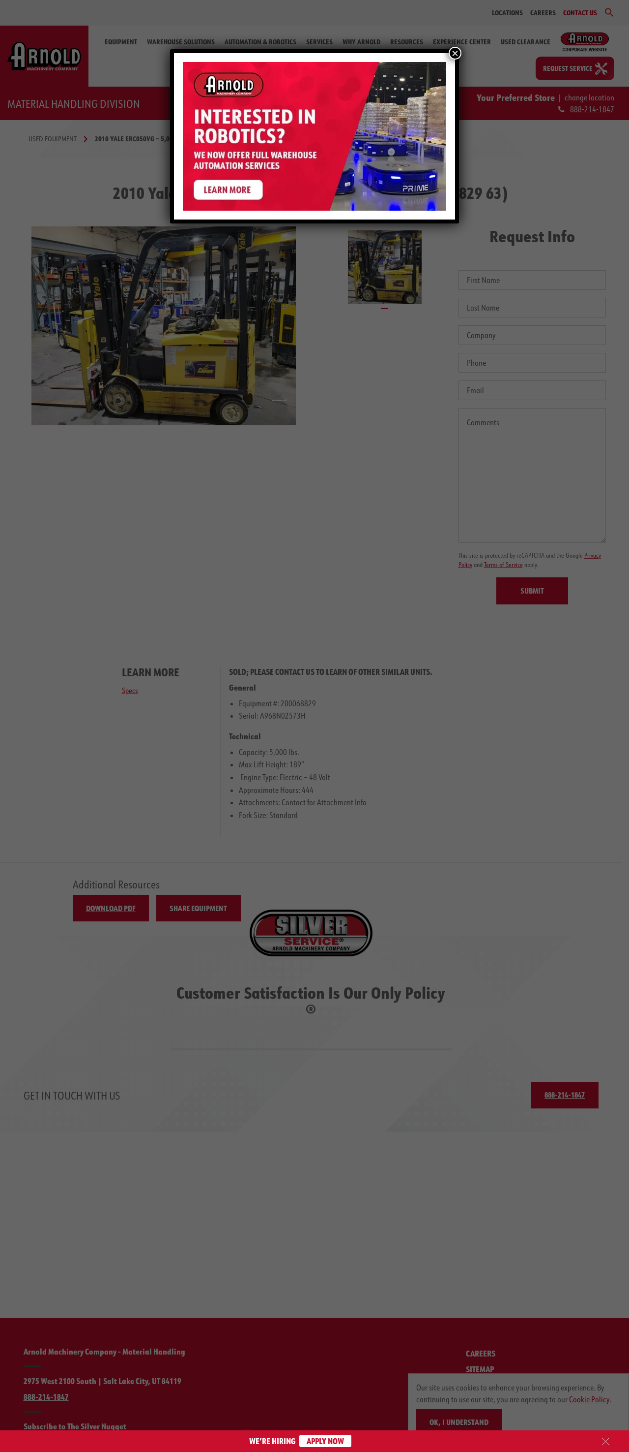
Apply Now (325, 1441)
